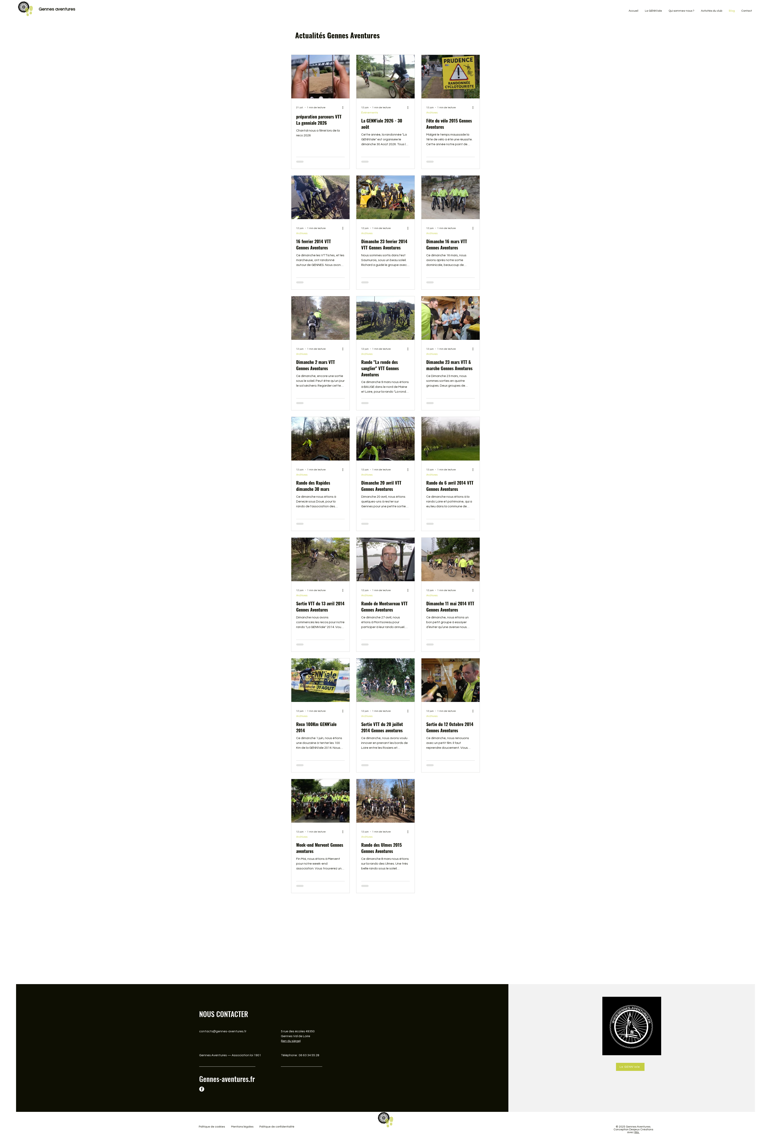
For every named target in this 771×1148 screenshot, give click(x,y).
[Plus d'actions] (344, 107)
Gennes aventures (57, 9)
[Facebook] (201, 1098)
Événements (369, 112)
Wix (636, 1141)
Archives (432, 112)
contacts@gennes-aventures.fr (222, 1040)
